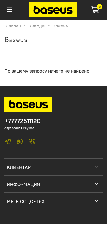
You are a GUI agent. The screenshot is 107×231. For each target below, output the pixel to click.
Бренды (36, 25)
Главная (12, 25)
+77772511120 (22, 121)
